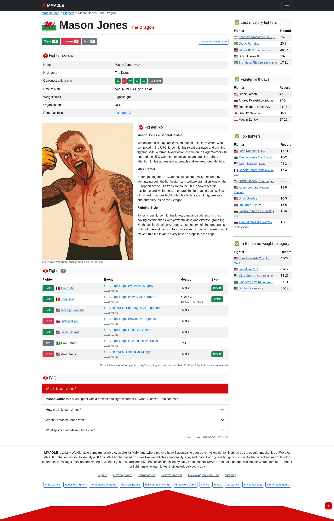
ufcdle (218, 484)
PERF (217, 299)
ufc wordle (233, 484)
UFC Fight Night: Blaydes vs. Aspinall (130, 319)
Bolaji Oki (67, 299)
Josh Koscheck (252, 151)
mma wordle (52, 484)
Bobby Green (251, 288)
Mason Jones (256, 157)
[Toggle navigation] (286, 5)
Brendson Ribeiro (258, 62)
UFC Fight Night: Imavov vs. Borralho (129, 297)
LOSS (48, 321)
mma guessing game (103, 484)
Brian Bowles (248, 198)
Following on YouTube (203, 475)
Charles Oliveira (256, 282)
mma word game (185, 484)
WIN (48, 288)
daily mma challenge (157, 484)
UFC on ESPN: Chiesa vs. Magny (127, 352)
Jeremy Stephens (72, 310)
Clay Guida (256, 50)
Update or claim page (213, 41)
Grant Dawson (252, 163)
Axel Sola (67, 288)
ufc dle (205, 484)
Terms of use (146, 475)
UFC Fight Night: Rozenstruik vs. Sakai (131, 341)
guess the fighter (75, 484)
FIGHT (217, 288)
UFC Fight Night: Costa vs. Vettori (127, 330)
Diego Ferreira (249, 43)
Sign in (102, 475)
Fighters (68, 13)
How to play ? (122, 475)
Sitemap (230, 475)
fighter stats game (278, 484)
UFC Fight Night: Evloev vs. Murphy (128, 286)
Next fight (155, 80)
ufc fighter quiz (253, 484)
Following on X (171, 475)
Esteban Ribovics (257, 37)
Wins (50, 41)
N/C (88, 41)
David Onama (69, 332)
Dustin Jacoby (256, 181)
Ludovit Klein (69, 321)
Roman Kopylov (250, 204)
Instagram (121, 112)
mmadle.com (50, 13)
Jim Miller (248, 269)
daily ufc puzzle (130, 484)
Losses (70, 41)
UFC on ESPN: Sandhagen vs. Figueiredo (133, 308)
